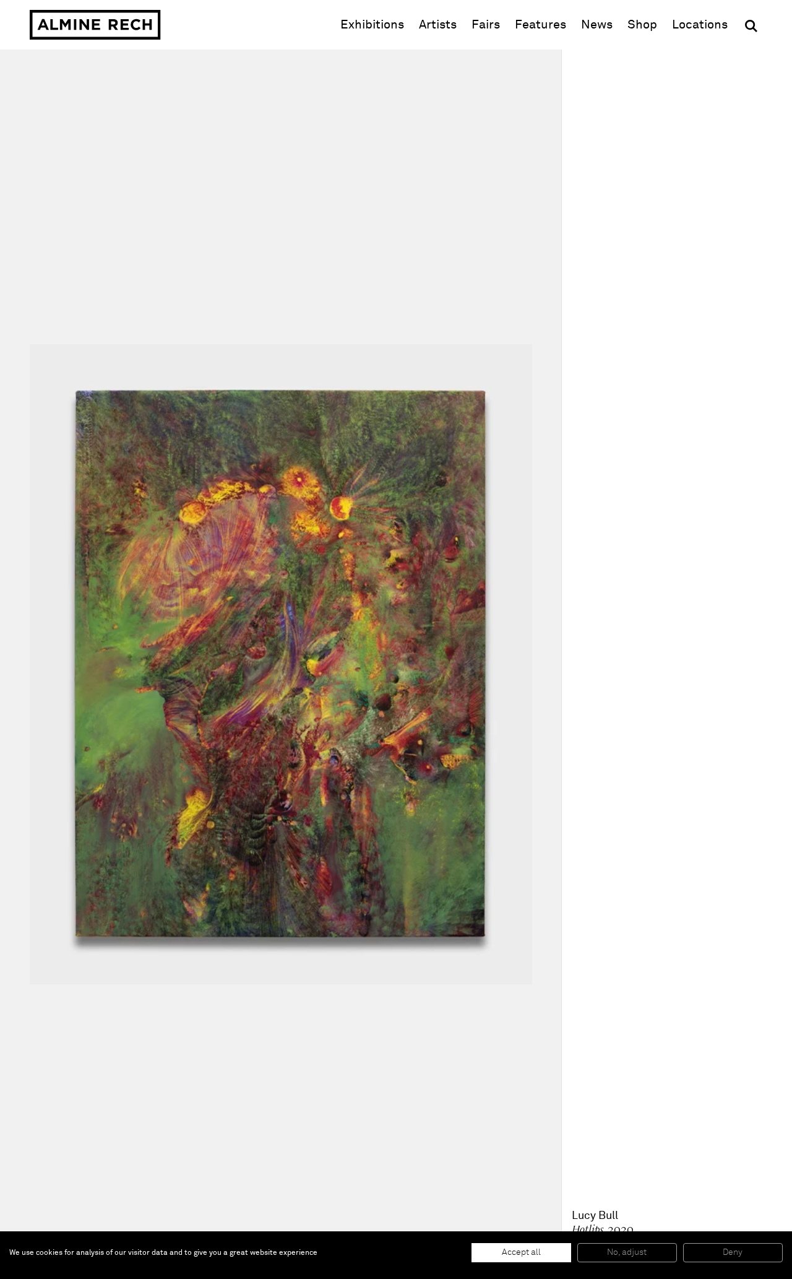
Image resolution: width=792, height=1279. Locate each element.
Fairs (485, 25)
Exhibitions (372, 25)
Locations (700, 25)
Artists (438, 25)
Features (540, 25)
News (597, 25)
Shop (642, 24)
